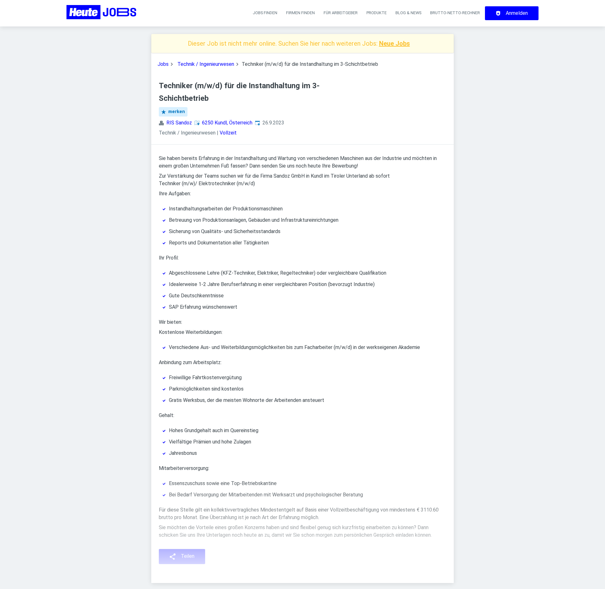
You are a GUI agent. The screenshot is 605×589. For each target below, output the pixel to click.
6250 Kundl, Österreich (227, 123)
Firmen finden (300, 12)
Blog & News (408, 12)
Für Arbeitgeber (341, 12)
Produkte (376, 12)
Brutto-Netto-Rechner (455, 12)
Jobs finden (265, 12)
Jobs (163, 64)
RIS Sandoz (179, 123)
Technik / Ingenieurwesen (205, 64)
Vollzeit (228, 133)
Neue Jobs (394, 43)
